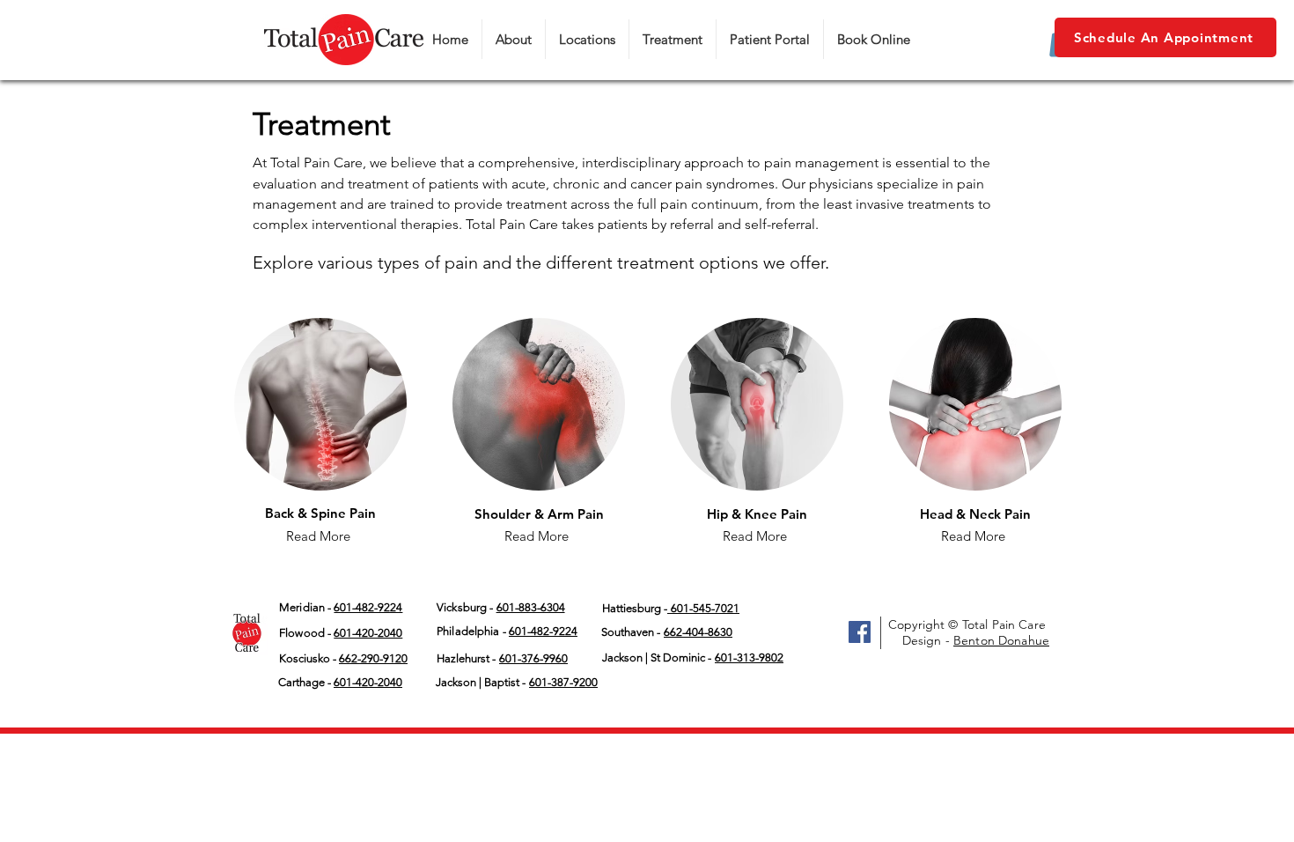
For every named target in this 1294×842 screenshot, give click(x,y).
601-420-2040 (368, 632)
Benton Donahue (1001, 640)
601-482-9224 (543, 631)
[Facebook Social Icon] (860, 632)
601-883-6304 (530, 607)
